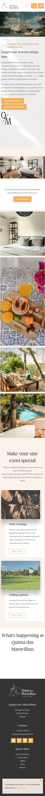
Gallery (22, 761)
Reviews (22, 767)
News (23, 764)
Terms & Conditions (22, 754)
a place (36, 76)
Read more (17, 551)
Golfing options (18, 595)
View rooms (22, 199)
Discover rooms (12, 101)
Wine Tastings (18, 524)
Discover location (14, 107)
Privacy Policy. (21, 788)
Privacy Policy (23, 757)
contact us (5, 94)
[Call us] (34, 5)
